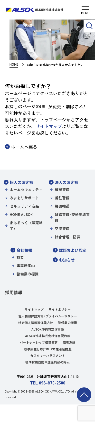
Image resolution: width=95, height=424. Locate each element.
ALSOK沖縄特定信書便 (47, 329)
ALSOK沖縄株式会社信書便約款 (47, 335)
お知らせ (67, 260)
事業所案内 (26, 265)
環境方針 (69, 342)
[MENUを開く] (85, 11)
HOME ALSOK (21, 214)
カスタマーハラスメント (47, 355)
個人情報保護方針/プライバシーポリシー (47, 316)
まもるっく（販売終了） (26, 225)
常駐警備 (62, 197)
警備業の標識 (27, 273)
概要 (20, 257)
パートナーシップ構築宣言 (39, 342)
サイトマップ (49, 126)
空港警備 (62, 228)
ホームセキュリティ (26, 189)
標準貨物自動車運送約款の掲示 (47, 362)
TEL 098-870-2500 (47, 382)
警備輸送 (62, 206)
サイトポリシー (59, 309)
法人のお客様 (66, 182)
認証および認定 (72, 250)
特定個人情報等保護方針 (35, 322)
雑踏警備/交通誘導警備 (72, 217)
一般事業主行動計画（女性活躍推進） (48, 349)
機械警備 (62, 189)
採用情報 (13, 292)
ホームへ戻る (24, 146)
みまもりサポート (24, 197)
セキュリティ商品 (24, 206)
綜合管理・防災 (67, 236)
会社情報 (24, 250)
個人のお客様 (21, 182)
